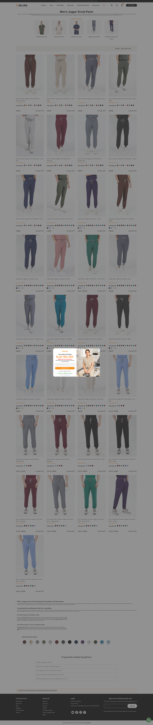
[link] (65, 351)
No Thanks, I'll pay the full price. (65, 371)
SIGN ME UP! (64, 368)
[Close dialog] (98, 349)
